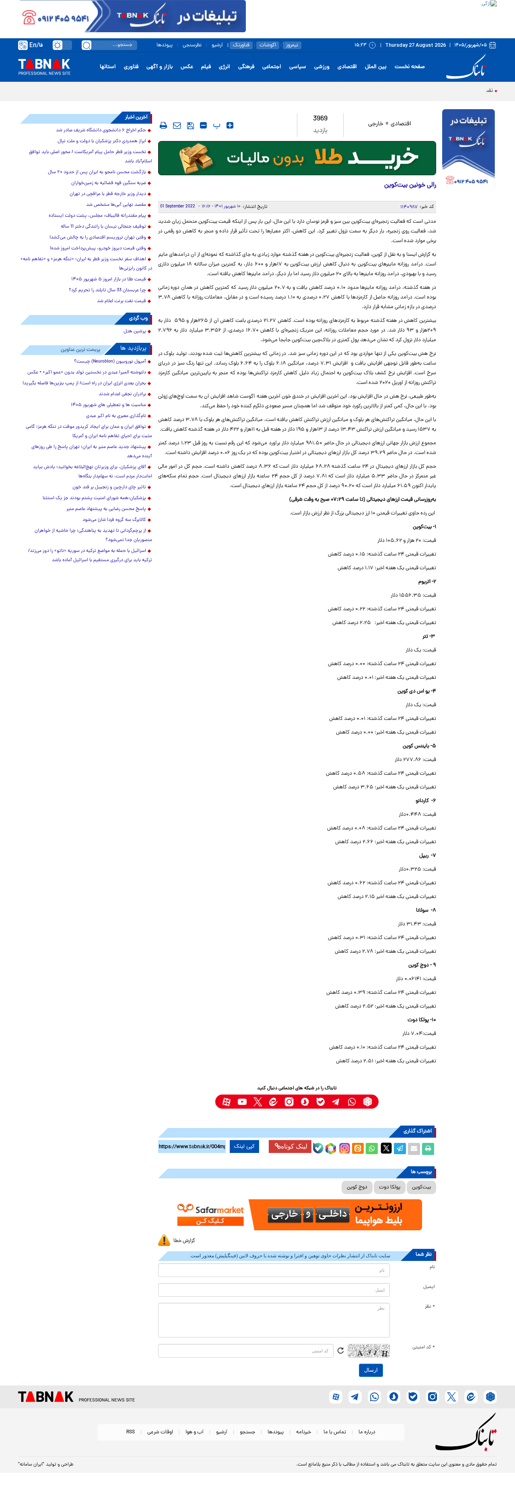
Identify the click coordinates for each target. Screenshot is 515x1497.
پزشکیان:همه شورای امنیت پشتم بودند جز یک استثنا (94, 498)
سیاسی (297, 67)
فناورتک (241, 45)
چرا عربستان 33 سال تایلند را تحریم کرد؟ (107, 290)
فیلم (206, 67)
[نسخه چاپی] (428, 1149)
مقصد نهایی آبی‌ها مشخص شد (116, 205)
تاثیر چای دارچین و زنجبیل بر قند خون (109, 487)
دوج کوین (357, 1187)
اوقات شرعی (160, 1432)
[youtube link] (242, 1102)
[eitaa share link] (358, 1149)
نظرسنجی (192, 45)
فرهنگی (246, 67)
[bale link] (320, 1102)
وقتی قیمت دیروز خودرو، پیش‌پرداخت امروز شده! (98, 248)
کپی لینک (244, 1146)
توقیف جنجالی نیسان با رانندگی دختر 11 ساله (103, 226)
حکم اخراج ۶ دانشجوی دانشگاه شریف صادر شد (101, 130)
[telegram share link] (400, 1149)
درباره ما (366, 1432)
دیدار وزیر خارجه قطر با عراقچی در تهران (108, 194)
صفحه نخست (410, 67)
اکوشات (268, 45)
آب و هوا (194, 1432)
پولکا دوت (389, 1187)
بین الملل (376, 67)
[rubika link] (368, 1102)
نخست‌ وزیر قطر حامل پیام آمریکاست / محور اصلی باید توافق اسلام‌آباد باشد (90, 157)
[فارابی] (297, 158)
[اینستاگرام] (344, 1147)
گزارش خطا (184, 1241)
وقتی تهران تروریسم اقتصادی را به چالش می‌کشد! (97, 237)
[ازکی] (371, 16)
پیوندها (165, 45)
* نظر (430, 1306)
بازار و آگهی (159, 67)
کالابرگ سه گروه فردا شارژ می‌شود (114, 520)
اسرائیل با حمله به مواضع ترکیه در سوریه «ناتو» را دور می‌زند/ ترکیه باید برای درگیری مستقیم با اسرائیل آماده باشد (90, 555)
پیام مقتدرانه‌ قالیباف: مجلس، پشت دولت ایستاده (97, 216)
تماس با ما (334, 1432)
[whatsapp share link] (372, 1149)
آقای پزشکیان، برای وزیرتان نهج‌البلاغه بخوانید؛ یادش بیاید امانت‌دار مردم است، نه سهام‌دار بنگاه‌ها (92, 472)
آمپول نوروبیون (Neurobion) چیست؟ (110, 361)
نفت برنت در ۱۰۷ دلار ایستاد (461, 91)
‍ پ (215, 125)
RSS (130, 1432)
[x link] (258, 1102)
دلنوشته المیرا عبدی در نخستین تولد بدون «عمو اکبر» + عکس (86, 372)
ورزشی (322, 67)
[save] (190, 126)
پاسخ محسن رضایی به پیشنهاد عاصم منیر (106, 509)
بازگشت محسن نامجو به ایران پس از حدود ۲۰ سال (97, 172)
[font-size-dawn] (203, 125)
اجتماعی (271, 67)
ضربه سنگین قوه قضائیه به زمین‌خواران (108, 183)
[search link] (86, 45)
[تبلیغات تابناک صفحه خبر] (468, 150)
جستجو (247, 1432)
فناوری (131, 67)
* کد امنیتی (423, 1347)
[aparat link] (226, 1102)
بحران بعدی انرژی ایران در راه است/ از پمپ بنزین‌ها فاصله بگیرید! (84, 383)
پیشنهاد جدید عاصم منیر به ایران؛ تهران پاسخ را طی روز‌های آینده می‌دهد (91, 452)
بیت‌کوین (421, 1187)
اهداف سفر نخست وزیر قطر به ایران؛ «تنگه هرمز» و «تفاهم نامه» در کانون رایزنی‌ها (86, 264)
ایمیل (429, 1287)
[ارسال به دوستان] (414, 1149)
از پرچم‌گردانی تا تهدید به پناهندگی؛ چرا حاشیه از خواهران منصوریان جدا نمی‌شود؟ (93, 535)
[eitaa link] (273, 1102)
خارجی (375, 124)
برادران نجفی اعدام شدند (122, 394)
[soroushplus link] (305, 1102)
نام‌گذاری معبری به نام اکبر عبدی (116, 416)
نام (432, 1267)
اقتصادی (347, 67)
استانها (108, 67)
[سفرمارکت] (297, 1214)
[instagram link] (289, 1102)
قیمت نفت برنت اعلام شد (121, 301)
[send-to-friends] (177, 125)
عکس (187, 67)
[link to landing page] (467, 67)
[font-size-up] (230, 125)
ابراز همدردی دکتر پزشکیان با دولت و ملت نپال (102, 141)
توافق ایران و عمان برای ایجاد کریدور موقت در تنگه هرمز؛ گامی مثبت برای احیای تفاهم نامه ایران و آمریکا (89, 431)
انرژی (224, 67)
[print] (163, 125)
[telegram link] (336, 1102)
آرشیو (217, 45)
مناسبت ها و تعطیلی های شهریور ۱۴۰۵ (108, 405)
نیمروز (292, 45)
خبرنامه (303, 1432)
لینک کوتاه (294, 1146)
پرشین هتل (135, 331)
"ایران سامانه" (31, 1464)
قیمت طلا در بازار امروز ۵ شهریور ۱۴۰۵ (108, 279)
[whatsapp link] (352, 1102)
